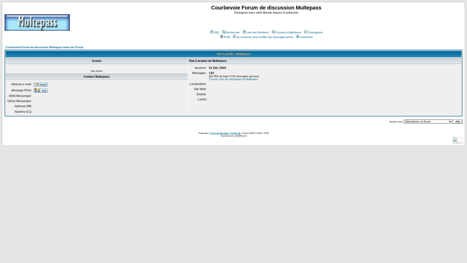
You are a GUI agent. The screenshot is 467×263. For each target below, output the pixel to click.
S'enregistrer (315, 32)
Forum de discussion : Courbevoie (225, 133)
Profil (227, 37)
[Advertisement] (267, 21)
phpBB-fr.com (241, 135)
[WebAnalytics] (457, 142)
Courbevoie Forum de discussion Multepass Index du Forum (44, 47)
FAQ (216, 32)
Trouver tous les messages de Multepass (233, 79)
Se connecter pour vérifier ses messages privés (264, 37)
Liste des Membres (257, 32)
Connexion (306, 37)
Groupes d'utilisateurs (288, 32)
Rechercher (233, 32)
